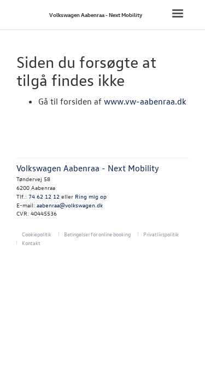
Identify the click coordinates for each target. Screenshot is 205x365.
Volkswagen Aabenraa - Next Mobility (95, 14)
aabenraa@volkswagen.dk (70, 205)
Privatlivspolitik (161, 234)
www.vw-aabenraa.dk (145, 101)
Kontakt (31, 243)
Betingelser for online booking (97, 234)
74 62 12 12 (44, 196)
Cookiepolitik (36, 234)
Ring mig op (91, 196)
